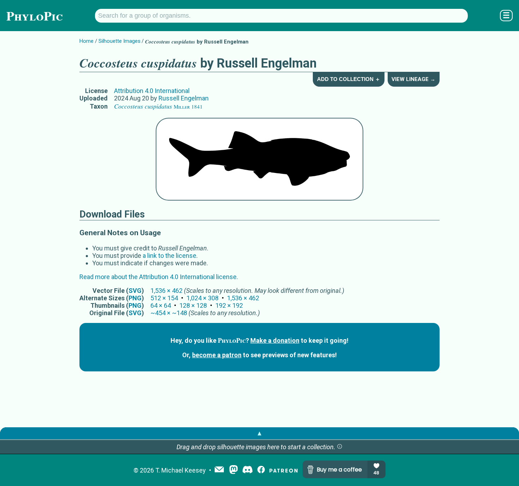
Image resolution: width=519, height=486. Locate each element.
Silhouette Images (120, 41)
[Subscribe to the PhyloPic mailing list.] (219, 470)
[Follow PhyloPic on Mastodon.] (233, 470)
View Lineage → (413, 79)
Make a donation (274, 340)
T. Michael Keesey (180, 470)
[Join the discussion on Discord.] (247, 470)
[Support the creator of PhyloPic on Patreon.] (283, 470)
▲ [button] (259, 433)
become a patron (216, 355)
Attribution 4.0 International (152, 90)
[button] (339, 447)
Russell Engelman (184, 98)
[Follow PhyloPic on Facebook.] (261, 470)
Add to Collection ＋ (348, 79)
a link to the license (169, 255)
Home (86, 41)
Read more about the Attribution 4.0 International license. (158, 276)
